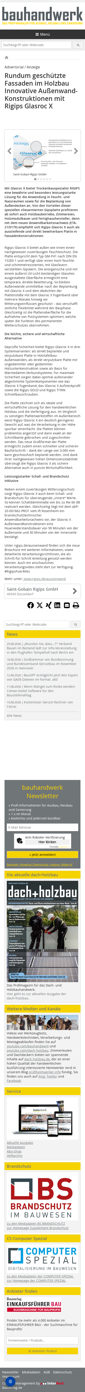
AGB (47, 1372)
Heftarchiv (14, 1155)
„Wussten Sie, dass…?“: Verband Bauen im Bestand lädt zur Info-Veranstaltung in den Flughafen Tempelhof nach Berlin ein (42, 648)
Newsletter (10, 1372)
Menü (45, 34)
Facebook (14, 1080)
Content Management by (21, 1383)
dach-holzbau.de (37, 1059)
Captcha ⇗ (60, 846)
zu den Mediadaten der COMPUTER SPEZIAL (40, 1276)
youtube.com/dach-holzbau (28, 1050)
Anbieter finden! (44, 1351)
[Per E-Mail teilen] (66, 605)
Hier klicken (47, 842)
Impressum (10, 1376)
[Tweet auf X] (39, 607)
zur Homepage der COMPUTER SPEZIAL (36, 1280)
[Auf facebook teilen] (30, 607)
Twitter (51, 1076)
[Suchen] (78, 44)
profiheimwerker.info (45, 1072)
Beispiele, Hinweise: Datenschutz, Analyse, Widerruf (39, 864)
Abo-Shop (14, 1151)
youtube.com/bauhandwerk (28, 1046)
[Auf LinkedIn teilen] (57, 607)
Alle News (14, 715)
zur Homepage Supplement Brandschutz (38, 1228)
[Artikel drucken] (75, 605)
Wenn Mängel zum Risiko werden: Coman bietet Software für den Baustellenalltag (41, 690)
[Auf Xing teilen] (48, 607)
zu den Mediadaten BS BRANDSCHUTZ (36, 1223)
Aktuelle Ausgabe (20, 1142)
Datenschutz (62, 1372)
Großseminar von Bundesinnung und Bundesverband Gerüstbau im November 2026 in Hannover (42, 663)
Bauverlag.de (12, 1387)
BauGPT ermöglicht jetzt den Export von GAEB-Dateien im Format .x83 (42, 677)
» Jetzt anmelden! (42, 854)
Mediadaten (16, 1147)
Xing (41, 1076)
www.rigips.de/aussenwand (44, 579)
